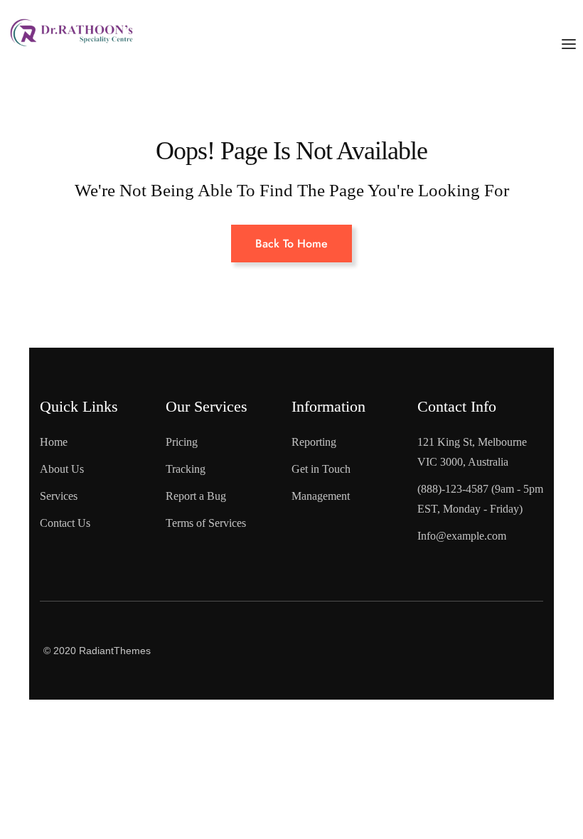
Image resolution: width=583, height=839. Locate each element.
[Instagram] (459, 672)
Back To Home (291, 243)
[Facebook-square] (459, 623)
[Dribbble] (517, 672)
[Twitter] (517, 623)
